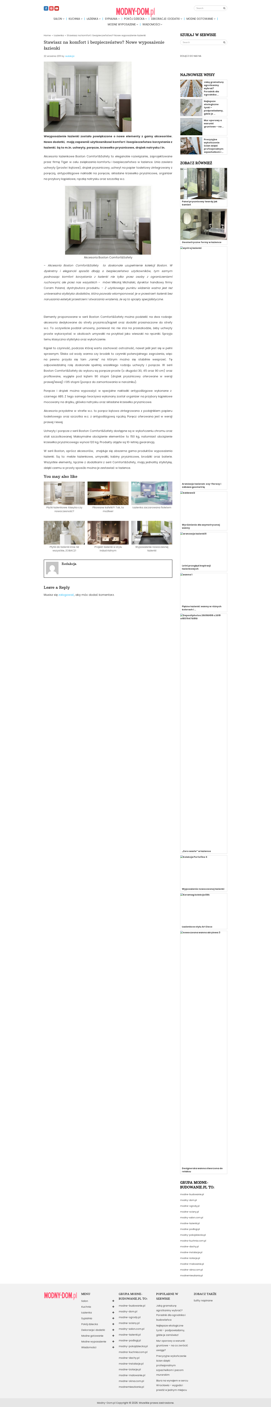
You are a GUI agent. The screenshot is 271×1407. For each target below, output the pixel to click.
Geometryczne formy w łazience (201, 242)
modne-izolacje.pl (190, 1258)
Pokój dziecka (134, 19)
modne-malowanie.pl (192, 1264)
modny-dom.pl (188, 1200)
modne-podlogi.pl (190, 1229)
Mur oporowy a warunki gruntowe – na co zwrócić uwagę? (172, 1345)
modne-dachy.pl (189, 1246)
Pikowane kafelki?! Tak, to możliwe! (108, 509)
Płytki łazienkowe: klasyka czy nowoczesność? (64, 509)
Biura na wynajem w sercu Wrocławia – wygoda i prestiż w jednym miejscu (172, 1385)
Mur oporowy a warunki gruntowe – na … (214, 123)
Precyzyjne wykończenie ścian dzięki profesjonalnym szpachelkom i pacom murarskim (171, 1365)
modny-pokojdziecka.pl (193, 1235)
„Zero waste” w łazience (196, 851)
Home (47, 35)
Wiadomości (151, 24)
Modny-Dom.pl (106, 1403)
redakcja (69, 56)
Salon (57, 19)
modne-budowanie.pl (192, 1194)
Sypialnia (111, 19)
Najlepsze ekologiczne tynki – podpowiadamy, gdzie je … (213, 107)
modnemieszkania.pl (191, 1275)
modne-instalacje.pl (191, 1252)
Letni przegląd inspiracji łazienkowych (196, 567)
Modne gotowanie (199, 19)
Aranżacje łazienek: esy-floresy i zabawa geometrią (201, 485)
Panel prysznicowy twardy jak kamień (199, 203)
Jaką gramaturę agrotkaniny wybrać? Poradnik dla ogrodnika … (214, 88)
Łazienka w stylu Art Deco (197, 926)
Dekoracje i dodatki (165, 19)
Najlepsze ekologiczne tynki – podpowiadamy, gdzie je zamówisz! (170, 1330)
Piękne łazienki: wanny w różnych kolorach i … (201, 608)
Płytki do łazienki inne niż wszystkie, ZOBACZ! (64, 548)
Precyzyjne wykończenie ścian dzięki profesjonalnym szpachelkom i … (213, 146)
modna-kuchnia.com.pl (193, 1240)
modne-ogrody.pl (189, 1206)
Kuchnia (74, 19)
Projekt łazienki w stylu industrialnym (108, 548)
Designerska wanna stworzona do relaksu (202, 1170)
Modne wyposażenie (122, 24)
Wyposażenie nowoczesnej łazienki (151, 548)
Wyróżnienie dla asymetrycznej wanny (201, 526)
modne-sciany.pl (189, 1211)
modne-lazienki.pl (190, 1223)
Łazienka (92, 19)
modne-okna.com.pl (191, 1269)
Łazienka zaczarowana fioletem (152, 507)
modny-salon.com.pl (191, 1217)
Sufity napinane (203, 1300)
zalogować (66, 595)
